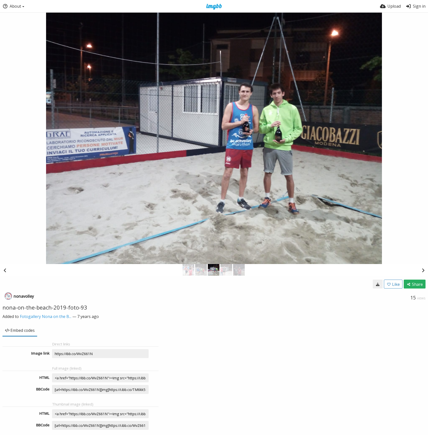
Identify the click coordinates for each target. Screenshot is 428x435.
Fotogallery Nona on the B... (45, 316)
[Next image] (423, 270)
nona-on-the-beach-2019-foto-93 (44, 307)
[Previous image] (5, 270)
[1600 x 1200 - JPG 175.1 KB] (378, 284)
